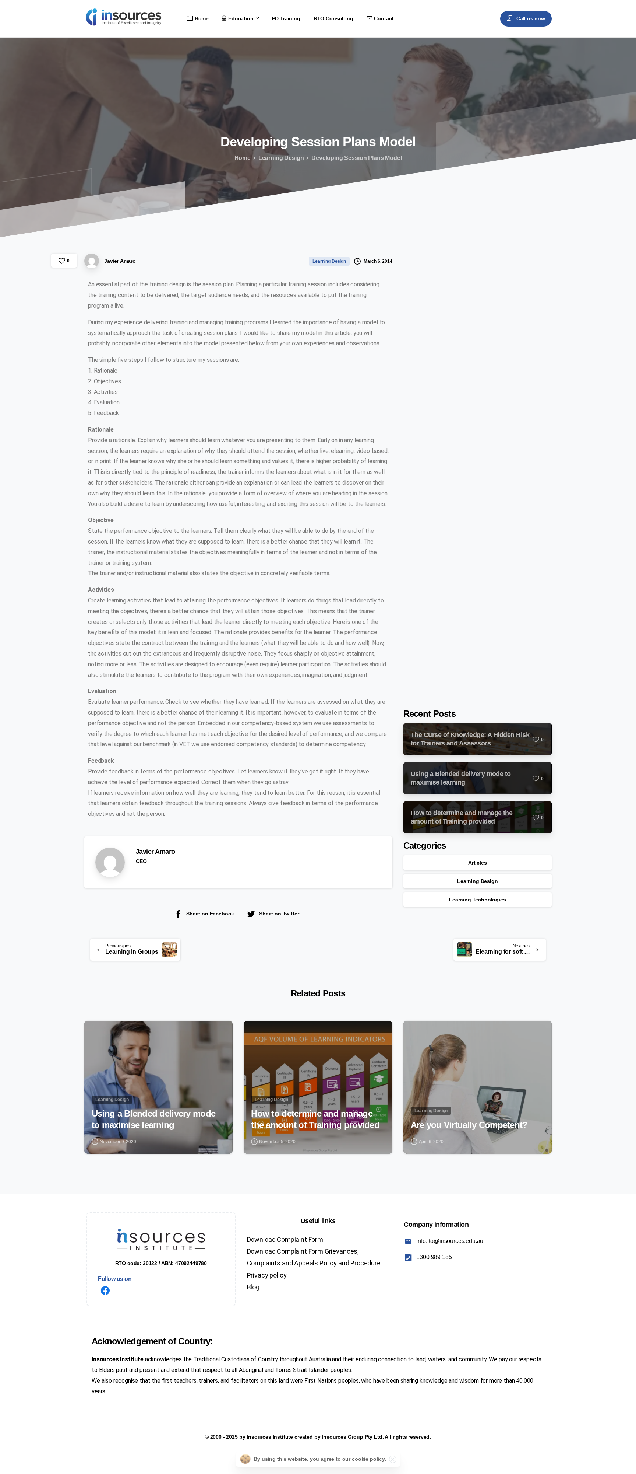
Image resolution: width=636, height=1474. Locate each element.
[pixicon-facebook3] (105, 1291)
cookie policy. (369, 1459)
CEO (141, 861)
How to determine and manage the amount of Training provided (315, 1119)
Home (242, 158)
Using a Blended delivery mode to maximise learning (153, 1119)
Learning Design (281, 158)
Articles (477, 863)
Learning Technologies (477, 899)
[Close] (392, 1459)
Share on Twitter (279, 913)
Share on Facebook (210, 913)
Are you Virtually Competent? (469, 1125)
